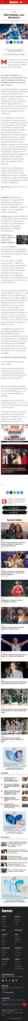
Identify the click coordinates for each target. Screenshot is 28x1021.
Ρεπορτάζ (4, 919)
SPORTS (14, 12)
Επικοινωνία (18, 964)
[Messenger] (18, 42)
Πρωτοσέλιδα (6, 948)
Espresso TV (18, 948)
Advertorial (4, 961)
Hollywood (17, 921)
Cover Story (4, 926)
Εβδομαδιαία (18, 939)
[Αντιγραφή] (21, 42)
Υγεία (3, 939)
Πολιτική (4, 921)
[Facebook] (7, 42)
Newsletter (4, 964)
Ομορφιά (4, 937)
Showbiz (17, 916)
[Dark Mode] (21, 2)
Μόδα (3, 944)
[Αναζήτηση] (25, 2)
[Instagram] (6, 980)
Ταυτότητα (17, 961)
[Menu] (2, 2)
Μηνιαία (17, 941)
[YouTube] (13, 980)
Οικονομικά (4, 953)
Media (16, 924)
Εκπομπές (17, 950)
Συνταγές (4, 941)
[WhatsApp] (14, 42)
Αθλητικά (4, 950)
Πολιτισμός (18, 930)
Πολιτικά (4, 955)
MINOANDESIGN (16, 1018)
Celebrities (17, 919)
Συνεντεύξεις (18, 953)
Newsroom (17, 20)
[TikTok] (16, 980)
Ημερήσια (17, 937)
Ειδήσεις (4, 916)
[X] (9, 980)
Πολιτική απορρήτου (20, 968)
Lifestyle (4, 934)
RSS (3, 966)
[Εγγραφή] (24, 1004)
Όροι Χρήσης (18, 966)
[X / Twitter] (11, 42)
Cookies (4, 1014)
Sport (3, 930)
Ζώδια (16, 934)
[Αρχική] (7, 910)
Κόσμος (3, 924)
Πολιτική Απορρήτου (18, 1012)
